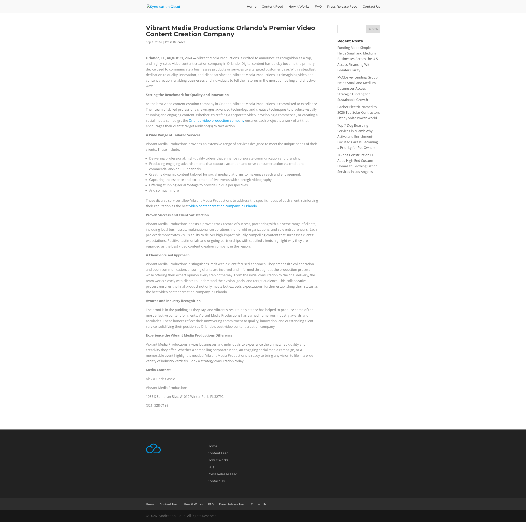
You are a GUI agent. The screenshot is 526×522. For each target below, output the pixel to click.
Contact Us (371, 6)
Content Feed (272, 6)
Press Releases (175, 42)
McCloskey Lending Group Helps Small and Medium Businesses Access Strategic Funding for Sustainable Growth (357, 88)
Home (251, 6)
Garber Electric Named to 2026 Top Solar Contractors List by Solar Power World (358, 112)
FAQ (318, 6)
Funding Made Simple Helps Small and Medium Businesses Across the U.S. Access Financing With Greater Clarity (358, 58)
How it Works (298, 6)
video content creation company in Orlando (223, 206)
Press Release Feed (342, 6)
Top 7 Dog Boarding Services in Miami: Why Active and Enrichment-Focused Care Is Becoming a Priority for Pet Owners (357, 136)
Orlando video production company (216, 120)
